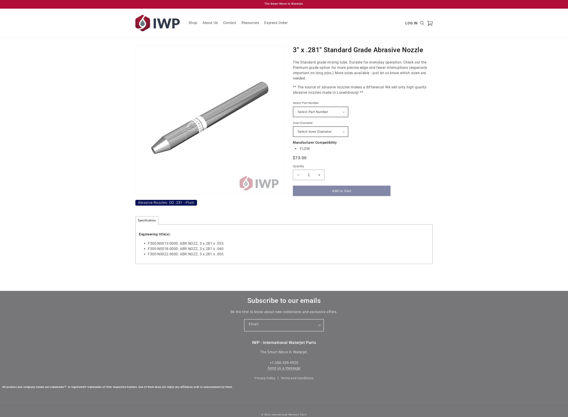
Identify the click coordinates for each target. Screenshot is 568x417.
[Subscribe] (319, 325)
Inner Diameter (303, 123)
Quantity (298, 166)
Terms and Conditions (297, 378)
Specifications (147, 220)
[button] (422, 23)
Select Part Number (306, 103)
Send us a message (284, 368)
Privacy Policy (264, 378)
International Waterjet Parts (289, 414)
